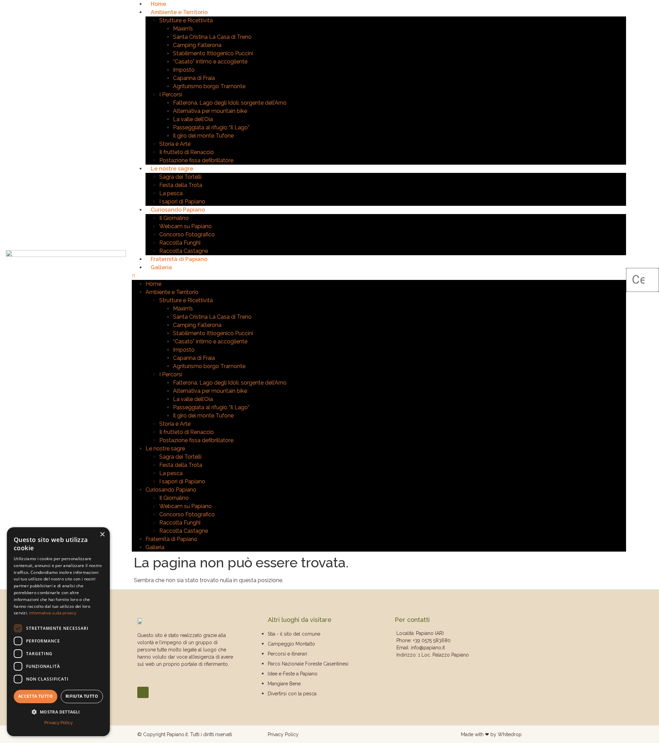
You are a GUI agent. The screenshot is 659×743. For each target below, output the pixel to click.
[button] (379, 276)
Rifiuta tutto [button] (82, 696)
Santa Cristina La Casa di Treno (212, 37)
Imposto (184, 70)
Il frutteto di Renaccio (186, 152)
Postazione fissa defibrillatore (196, 160)
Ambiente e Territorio (179, 12)
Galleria (161, 267)
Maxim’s (183, 28)
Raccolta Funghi (179, 242)
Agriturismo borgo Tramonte (209, 86)
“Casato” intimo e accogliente (210, 61)
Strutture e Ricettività (186, 20)
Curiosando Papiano (178, 210)
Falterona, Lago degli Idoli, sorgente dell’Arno (230, 102)
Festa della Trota (180, 185)
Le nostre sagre (172, 168)
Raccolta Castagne (183, 251)
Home (158, 4)
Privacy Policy (283, 734)
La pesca (171, 193)
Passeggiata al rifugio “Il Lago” (211, 127)
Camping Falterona (197, 45)
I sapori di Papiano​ (182, 201)
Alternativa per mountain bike (210, 111)
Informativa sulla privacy (53, 613)
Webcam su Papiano (185, 226)
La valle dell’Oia (193, 119)
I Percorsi (170, 94)
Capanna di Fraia (194, 78)
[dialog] (58, 631)
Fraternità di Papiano (179, 259)
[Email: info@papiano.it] (460, 647)
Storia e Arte (174, 144)
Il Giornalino (174, 218)
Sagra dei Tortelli (180, 177)
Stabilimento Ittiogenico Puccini (213, 53)
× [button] (102, 534)
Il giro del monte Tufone (203, 135)
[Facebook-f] (143, 692)
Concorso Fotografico (187, 234)
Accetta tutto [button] (35, 696)
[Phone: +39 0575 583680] (460, 640)
